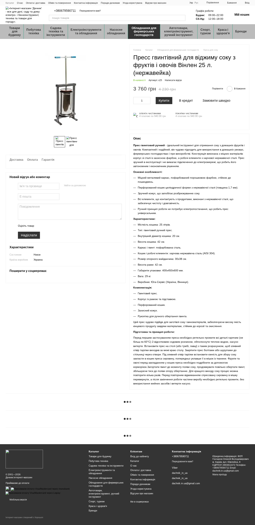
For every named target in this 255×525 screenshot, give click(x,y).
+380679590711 (65, 10)
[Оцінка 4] (58, 225)
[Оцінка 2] (46, 225)
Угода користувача (132, 3)
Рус (196, 3)
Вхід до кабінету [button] (139, 456)
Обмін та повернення (59, 3)
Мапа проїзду (219, 474)
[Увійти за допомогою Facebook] (90, 185)
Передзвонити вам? (90, 10)
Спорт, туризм (205, 31)
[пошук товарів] (182, 18)
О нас (20, 3)
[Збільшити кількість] (147, 100)
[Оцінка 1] (40, 225)
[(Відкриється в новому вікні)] (8, 489)
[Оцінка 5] (64, 225)
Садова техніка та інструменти (55, 31)
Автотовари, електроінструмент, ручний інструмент (178, 31)
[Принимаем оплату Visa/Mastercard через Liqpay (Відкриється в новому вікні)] (33, 493)
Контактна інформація (86, 3)
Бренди (241, 31)
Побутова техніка (33, 31)
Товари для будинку (14, 31)
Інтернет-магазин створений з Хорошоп (24, 517)
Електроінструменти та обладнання (86, 31)
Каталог (10, 3)
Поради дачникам (110, 3)
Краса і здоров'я (223, 31)
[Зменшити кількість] (136, 100)
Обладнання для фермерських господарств (144, 31)
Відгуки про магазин (155, 3)
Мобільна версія (18, 499)
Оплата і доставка (35, 3)
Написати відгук (173, 80)
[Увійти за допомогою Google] (96, 185)
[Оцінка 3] (52, 225)
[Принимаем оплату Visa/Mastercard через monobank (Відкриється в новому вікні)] (40, 489)
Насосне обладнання (116, 31)
